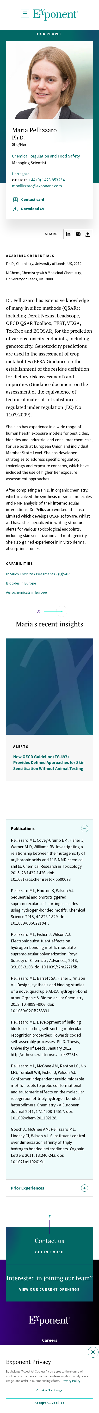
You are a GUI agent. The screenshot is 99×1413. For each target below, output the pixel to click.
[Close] (93, 1352)
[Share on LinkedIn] (68, 234)
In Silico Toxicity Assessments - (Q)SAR (38, 574)
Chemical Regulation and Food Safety (46, 156)
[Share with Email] (78, 234)
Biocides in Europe (21, 583)
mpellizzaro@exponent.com (37, 186)
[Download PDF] (88, 234)
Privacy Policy (71, 1381)
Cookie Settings (49, 1390)
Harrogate (20, 173)
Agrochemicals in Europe (26, 592)
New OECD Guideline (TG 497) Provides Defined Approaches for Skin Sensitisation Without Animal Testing (49, 762)
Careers (49, 1340)
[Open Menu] (25, 13)
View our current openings (49, 1289)
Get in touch (49, 1252)
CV (32, 208)
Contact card (32, 199)
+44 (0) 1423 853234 (47, 180)
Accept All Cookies (49, 1402)
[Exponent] (56, 15)
